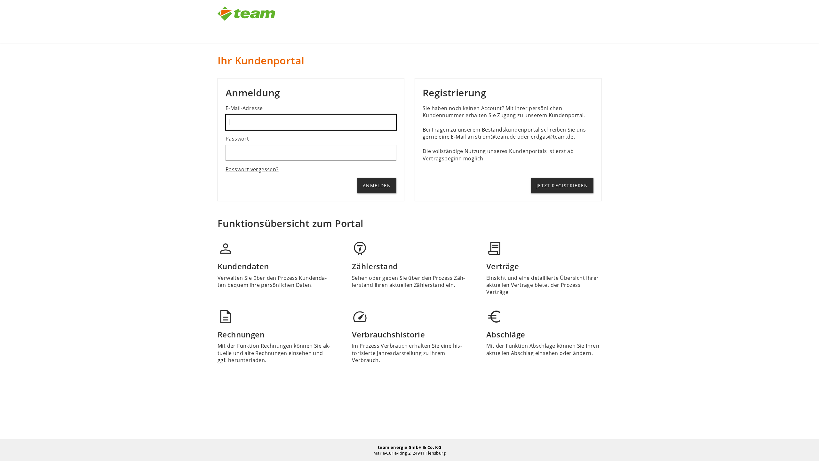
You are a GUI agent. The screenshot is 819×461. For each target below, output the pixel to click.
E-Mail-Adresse (244, 108)
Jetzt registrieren (562, 185)
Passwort (237, 138)
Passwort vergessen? (252, 169)
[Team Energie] (246, 21)
